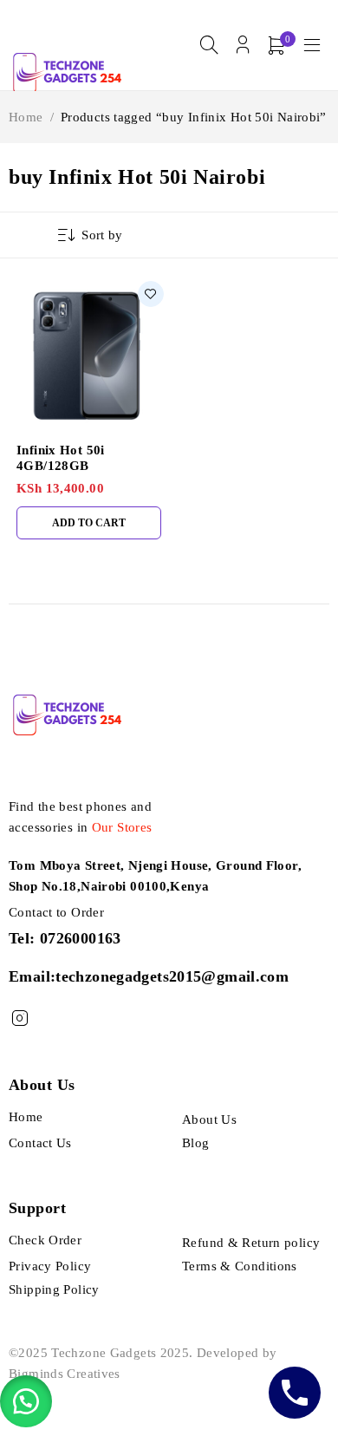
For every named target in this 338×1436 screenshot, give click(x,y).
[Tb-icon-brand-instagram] (19, 1018)
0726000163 (80, 938)
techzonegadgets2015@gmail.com (172, 976)
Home (26, 117)
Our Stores (122, 827)
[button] (26, 1401)
